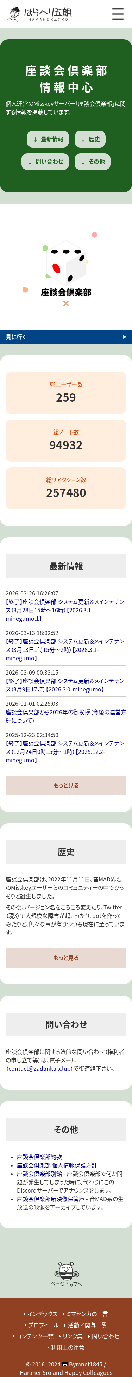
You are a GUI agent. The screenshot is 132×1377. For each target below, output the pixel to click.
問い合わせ (49, 161)
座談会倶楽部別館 (39, 1173)
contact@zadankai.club (39, 1068)
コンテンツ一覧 (35, 1336)
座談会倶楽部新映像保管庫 (50, 1198)
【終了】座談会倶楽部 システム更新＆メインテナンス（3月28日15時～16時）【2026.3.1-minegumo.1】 (65, 610)
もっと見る (66, 785)
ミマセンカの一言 (87, 1313)
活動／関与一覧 (87, 1325)
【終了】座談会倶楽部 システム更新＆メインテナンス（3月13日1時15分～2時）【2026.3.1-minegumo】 (65, 649)
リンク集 (73, 1336)
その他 (97, 161)
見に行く (16, 336)
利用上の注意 (67, 1347)
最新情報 (52, 139)
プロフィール (43, 1325)
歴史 (94, 139)
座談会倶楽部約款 (39, 1156)
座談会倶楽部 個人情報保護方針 (57, 1165)
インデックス (42, 1313)
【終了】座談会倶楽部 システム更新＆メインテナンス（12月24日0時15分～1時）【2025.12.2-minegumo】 (65, 751)
